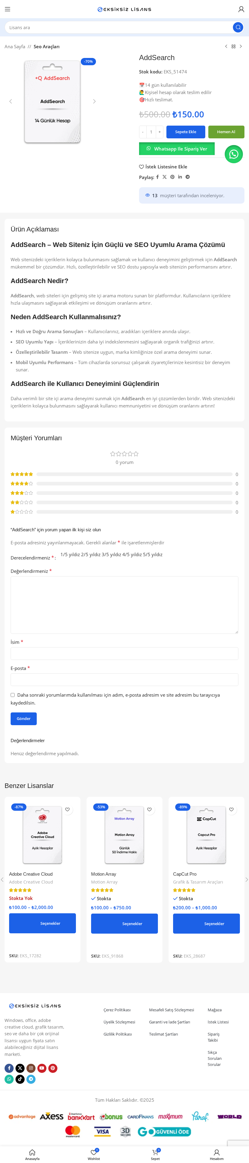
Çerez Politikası (117, 1010)
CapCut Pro (184, 874)
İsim (17, 642)
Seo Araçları (47, 46)
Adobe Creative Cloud (31, 874)
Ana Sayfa (15, 46)
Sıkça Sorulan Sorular (215, 1058)
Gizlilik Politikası (118, 1034)
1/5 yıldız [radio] (70, 554)
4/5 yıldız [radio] (132, 554)
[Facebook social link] (157, 177)
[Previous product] (226, 46)
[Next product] (240, 46)
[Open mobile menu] (8, 9)
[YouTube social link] (41, 1068)
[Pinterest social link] (172, 177)
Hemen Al (226, 131)
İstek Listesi (218, 1022)
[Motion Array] (124, 834)
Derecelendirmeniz (32, 557)
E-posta (20, 668)
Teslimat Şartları (163, 1034)
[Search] (238, 27)
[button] (11, 101)
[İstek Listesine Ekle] (67, 809)
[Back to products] (233, 46)
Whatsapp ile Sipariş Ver (180, 149)
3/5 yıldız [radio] (111, 554)
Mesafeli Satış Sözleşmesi (171, 1010)
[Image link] (35, 1005)
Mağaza (215, 1010)
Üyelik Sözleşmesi (119, 1022)
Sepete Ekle (185, 131)
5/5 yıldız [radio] (152, 554)
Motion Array (103, 874)
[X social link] (165, 177)
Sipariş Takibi (214, 1037)
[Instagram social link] (31, 1068)
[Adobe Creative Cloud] (42, 834)
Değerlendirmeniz (31, 571)
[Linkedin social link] (180, 177)
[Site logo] (124, 8)
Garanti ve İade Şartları (169, 1022)
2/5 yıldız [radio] (91, 554)
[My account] (241, 9)
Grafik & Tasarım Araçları (198, 882)
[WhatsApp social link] (9, 1079)
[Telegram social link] (188, 177)
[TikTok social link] (20, 1079)
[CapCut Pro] (206, 834)
